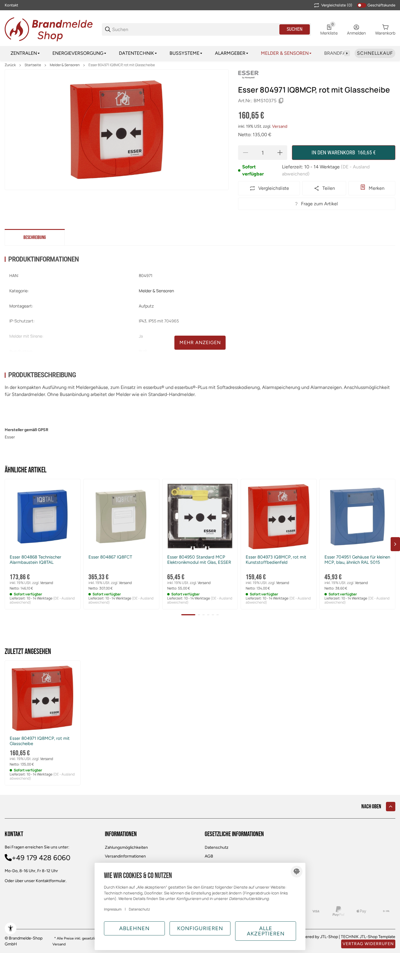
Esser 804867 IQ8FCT (110, 557)
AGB (209, 856)
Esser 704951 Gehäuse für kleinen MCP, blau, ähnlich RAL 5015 (357, 559)
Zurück (10, 65)
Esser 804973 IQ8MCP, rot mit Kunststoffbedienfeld (276, 559)
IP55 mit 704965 (163, 321)
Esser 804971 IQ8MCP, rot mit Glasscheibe (121, 65)
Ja (141, 336)
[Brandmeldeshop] (49, 29)
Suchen (294, 29)
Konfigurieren (200, 928)
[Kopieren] (281, 100)
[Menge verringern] (245, 152)
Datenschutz (216, 847)
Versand (279, 126)
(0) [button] (336, 5)
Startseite (33, 65)
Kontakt (11, 5)
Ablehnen (134, 928)
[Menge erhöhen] (280, 152)
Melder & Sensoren (65, 65)
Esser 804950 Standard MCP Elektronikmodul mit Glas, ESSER (199, 559)
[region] (200, 53)
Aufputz (146, 306)
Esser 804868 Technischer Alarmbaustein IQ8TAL (35, 559)
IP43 (142, 321)
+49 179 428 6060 (41, 857)
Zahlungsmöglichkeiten (126, 847)
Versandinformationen (125, 856)
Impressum (113, 909)
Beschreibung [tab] (34, 237)
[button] (43, 517)
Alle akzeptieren (266, 931)
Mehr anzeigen (200, 342)
